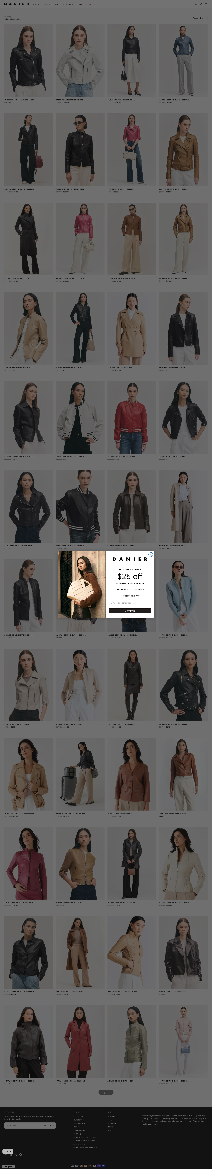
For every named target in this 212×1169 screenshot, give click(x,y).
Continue (130, 610)
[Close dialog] (151, 554)
